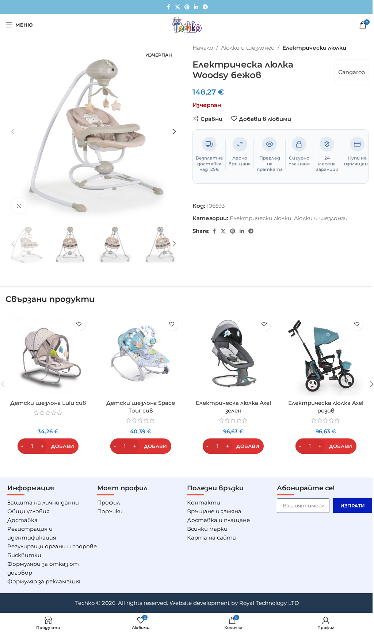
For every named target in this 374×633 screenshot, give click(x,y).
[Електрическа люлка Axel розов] (326, 355)
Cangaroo (351, 72)
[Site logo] (187, 24)
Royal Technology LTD (269, 602)
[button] (12, 131)
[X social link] (177, 7)
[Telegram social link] (205, 7)
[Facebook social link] (168, 7)
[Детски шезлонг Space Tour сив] (141, 355)
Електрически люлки (314, 47)
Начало (202, 47)
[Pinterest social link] (187, 7)
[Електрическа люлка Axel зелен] (233, 355)
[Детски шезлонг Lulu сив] (48, 355)
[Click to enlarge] (19, 205)
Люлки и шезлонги (248, 47)
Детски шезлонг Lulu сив (48, 402)
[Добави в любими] (79, 324)
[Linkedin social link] (196, 7)
